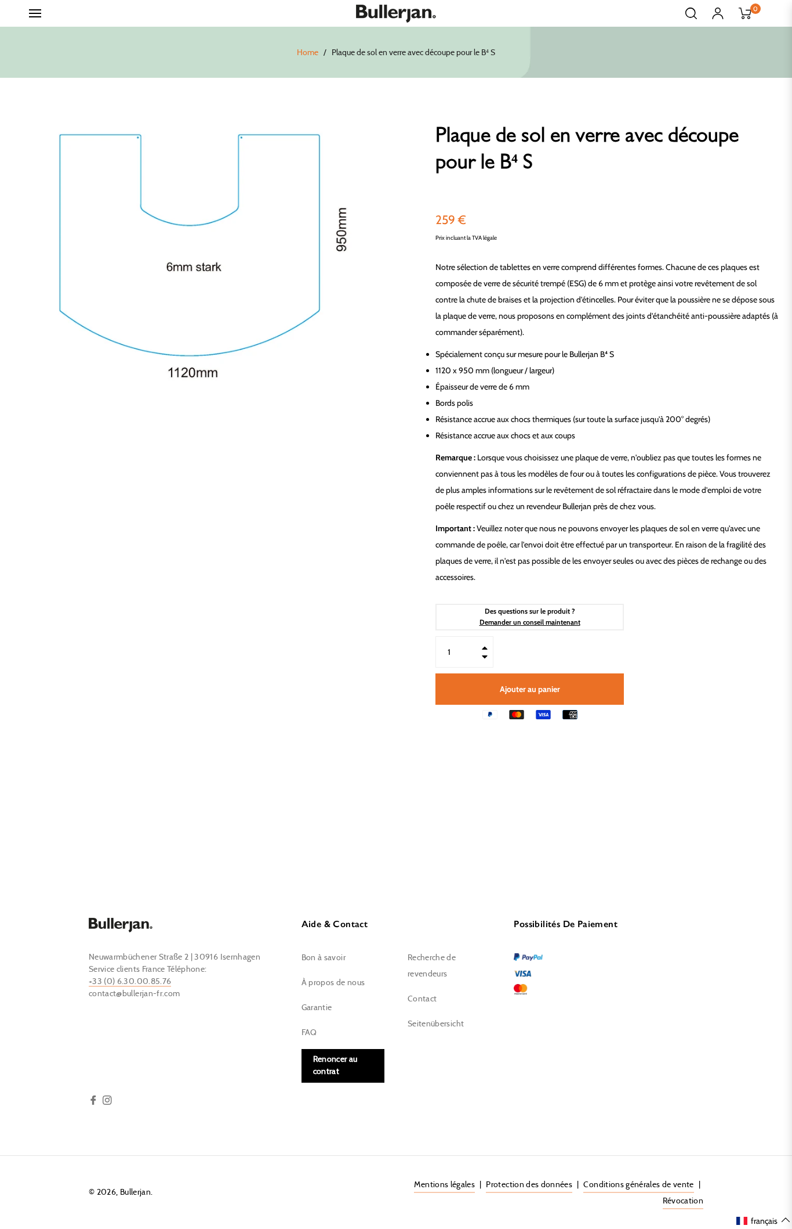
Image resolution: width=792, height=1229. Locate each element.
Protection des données (529, 1185)
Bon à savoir (323, 958)
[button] (763, 1220)
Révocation (683, 1201)
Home (307, 53)
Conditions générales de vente (638, 1185)
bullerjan (135, 1192)
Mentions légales (444, 1185)
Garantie (316, 1008)
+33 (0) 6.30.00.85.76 (130, 982)
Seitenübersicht (436, 1024)
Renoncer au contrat (335, 1065)
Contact (422, 999)
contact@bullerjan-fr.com (134, 994)
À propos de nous (333, 983)
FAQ (309, 1033)
